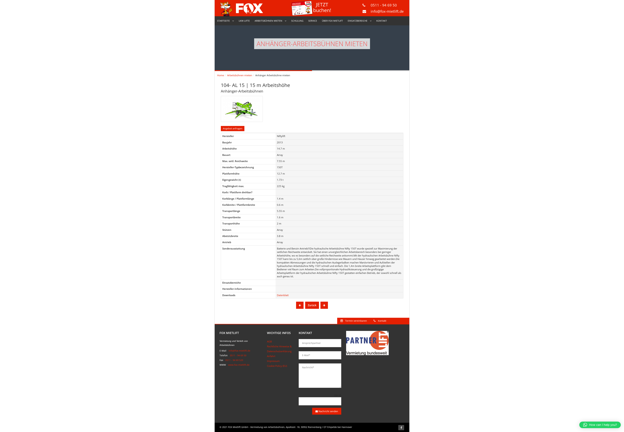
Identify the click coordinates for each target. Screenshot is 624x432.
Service (312, 20)
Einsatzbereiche (357, 20)
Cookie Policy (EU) (277, 365)
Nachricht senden (328, 411)
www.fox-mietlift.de (238, 364)
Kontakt (381, 20)
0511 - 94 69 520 (234, 360)
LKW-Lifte (244, 20)
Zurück (312, 305)
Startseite (223, 20)
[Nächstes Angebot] (324, 305)
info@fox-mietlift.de (387, 11)
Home (220, 75)
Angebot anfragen (232, 128)
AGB (269, 341)
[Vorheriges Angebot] (300, 305)
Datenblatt (283, 295)
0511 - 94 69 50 (384, 5)
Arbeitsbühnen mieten (268, 20)
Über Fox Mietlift (332, 20)
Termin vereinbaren (355, 320)
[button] (600, 425)
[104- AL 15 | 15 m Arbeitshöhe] (242, 109)
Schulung (297, 20)
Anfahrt (271, 356)
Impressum (273, 361)
